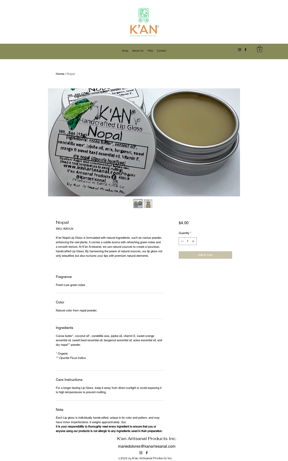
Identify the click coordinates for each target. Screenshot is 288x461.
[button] (259, 49)
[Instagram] (240, 50)
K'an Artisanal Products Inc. (147, 438)
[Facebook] (245, 50)
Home (60, 74)
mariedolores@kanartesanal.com (147, 446)
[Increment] (193, 241)
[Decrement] (182, 241)
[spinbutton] (187, 241)
